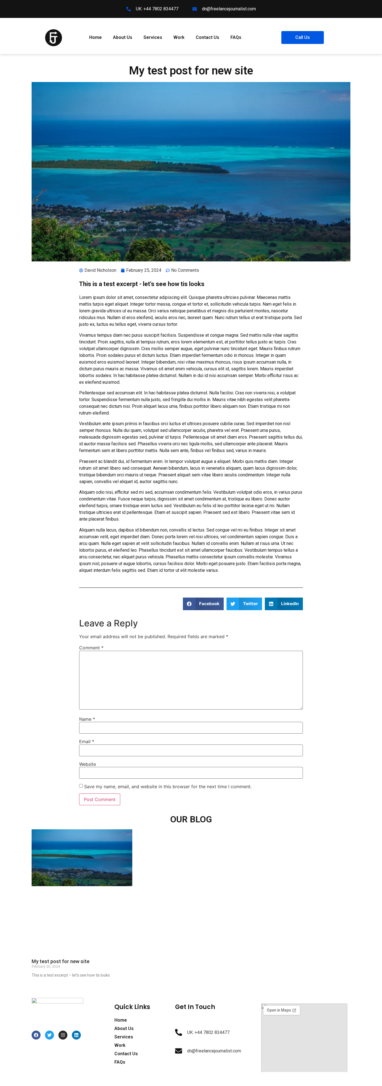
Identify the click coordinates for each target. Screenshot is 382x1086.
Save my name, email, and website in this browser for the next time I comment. (168, 786)
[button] (203, 604)
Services (152, 37)
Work (179, 37)
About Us (122, 37)
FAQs (235, 37)
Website (87, 764)
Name (87, 719)
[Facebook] (36, 1035)
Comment (91, 647)
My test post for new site (60, 961)
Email (86, 741)
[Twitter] (49, 1035)
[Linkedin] (76, 1035)
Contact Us (207, 37)
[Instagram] (62, 1035)
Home (95, 37)
